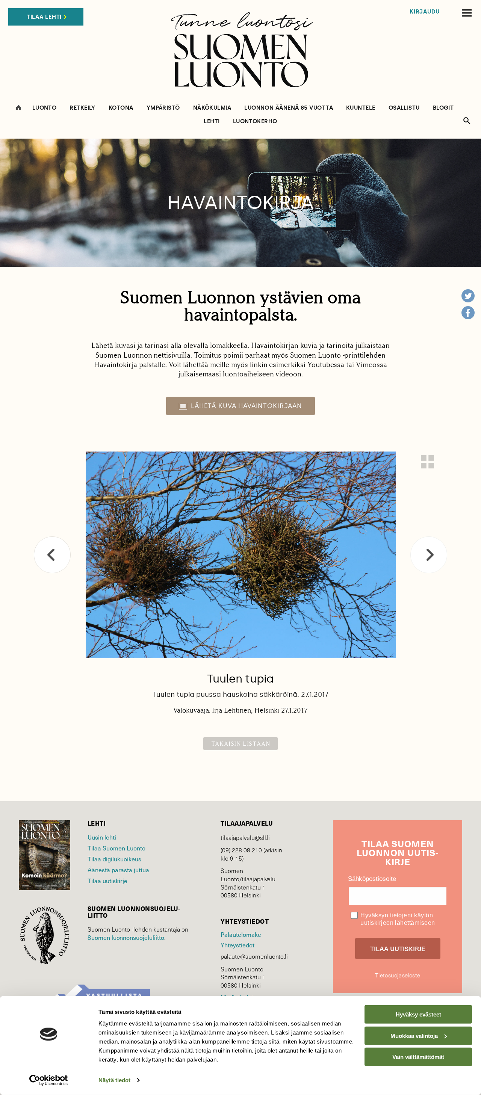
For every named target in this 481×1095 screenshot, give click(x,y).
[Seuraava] (428, 554)
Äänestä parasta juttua (118, 869)
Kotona (121, 108)
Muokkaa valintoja (414, 1035)
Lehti (211, 121)
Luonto (44, 108)
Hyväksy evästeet (418, 1014)
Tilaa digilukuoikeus (114, 858)
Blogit (443, 108)
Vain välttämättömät (418, 1057)
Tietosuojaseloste (397, 975)
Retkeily (82, 108)
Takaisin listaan (240, 743)
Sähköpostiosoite (372, 878)
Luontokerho (255, 121)
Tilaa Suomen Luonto (116, 847)
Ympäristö (163, 108)
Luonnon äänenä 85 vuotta (288, 108)
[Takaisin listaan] (427, 461)
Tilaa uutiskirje (107, 880)
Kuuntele (360, 108)
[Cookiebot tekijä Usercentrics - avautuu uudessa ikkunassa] (49, 1080)
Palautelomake (241, 934)
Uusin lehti (102, 836)
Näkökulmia (212, 108)
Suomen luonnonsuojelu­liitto (126, 937)
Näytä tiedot (114, 1080)
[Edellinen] (52, 554)
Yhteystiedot (237, 944)
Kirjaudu (425, 12)
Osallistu (404, 108)
